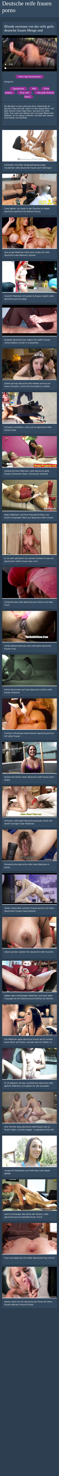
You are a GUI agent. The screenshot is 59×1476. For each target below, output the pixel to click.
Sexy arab (24, 92)
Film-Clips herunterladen (29, 76)
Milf (34, 88)
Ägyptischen (18, 88)
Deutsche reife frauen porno (27, 6)
